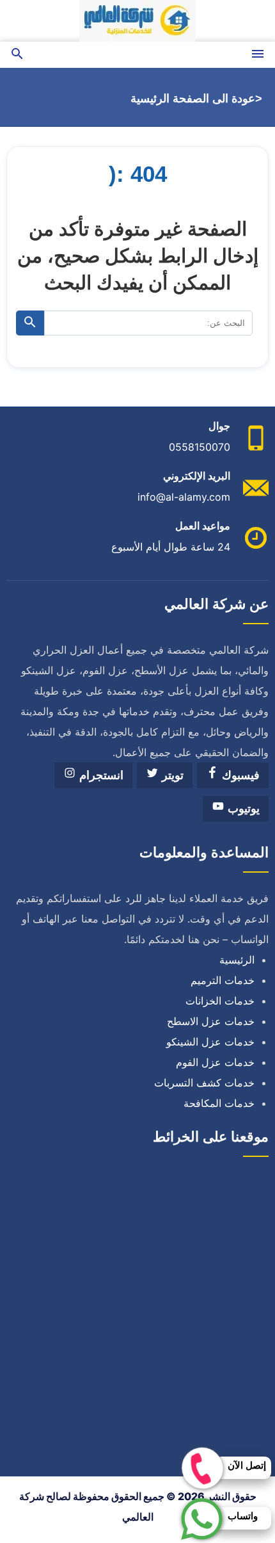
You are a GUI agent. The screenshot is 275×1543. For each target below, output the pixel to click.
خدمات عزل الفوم (215, 1062)
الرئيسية (237, 959)
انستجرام (99, 775)
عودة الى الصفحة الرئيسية (192, 98)
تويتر (171, 775)
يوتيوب (242, 808)
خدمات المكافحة (219, 1103)
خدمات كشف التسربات (204, 1082)
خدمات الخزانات (220, 1000)
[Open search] (17, 55)
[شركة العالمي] (137, 21)
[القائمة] (257, 55)
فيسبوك (239, 775)
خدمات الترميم (223, 980)
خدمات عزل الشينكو (210, 1041)
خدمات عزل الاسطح (211, 1021)
